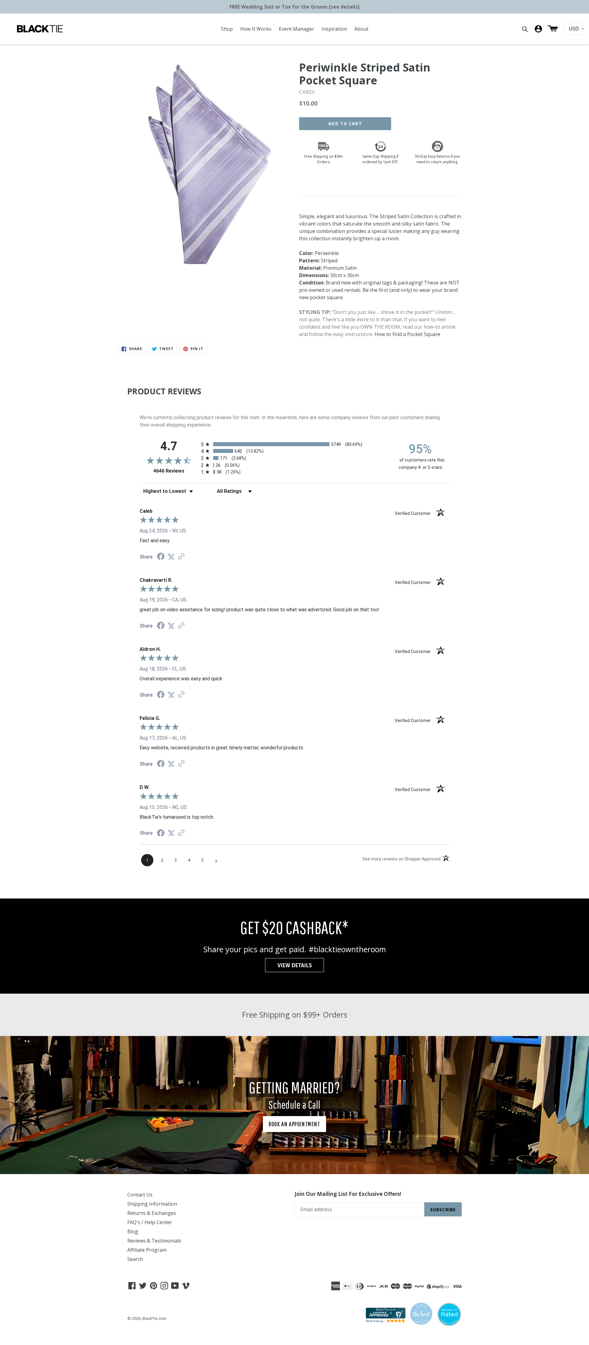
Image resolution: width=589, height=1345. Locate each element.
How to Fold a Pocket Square (407, 334)
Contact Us (139, 1194)
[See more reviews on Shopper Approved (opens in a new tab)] (181, 557)
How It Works (255, 28)
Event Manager (296, 28)
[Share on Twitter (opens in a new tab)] (171, 557)
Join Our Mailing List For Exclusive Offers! (347, 1194)
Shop (227, 28)
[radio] (294, 444)
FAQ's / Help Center (149, 1222)
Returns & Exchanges (151, 1213)
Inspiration (334, 28)
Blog (132, 1231)
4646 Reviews (175, 471)
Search (135, 1259)
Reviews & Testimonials (154, 1240)
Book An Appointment (294, 1123)
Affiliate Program (147, 1249)
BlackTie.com (154, 1318)
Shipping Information (152, 1203)
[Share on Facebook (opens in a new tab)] (160, 557)
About (361, 28)
